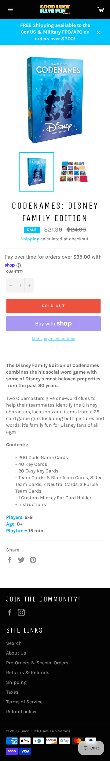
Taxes (12, 692)
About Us (16, 653)
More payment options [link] (53, 338)
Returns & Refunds (27, 672)
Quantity (14, 271)
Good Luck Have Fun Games (45, 731)
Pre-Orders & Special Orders (37, 663)
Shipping (29, 239)
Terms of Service (24, 702)
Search (14, 643)
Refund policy (21, 711)
